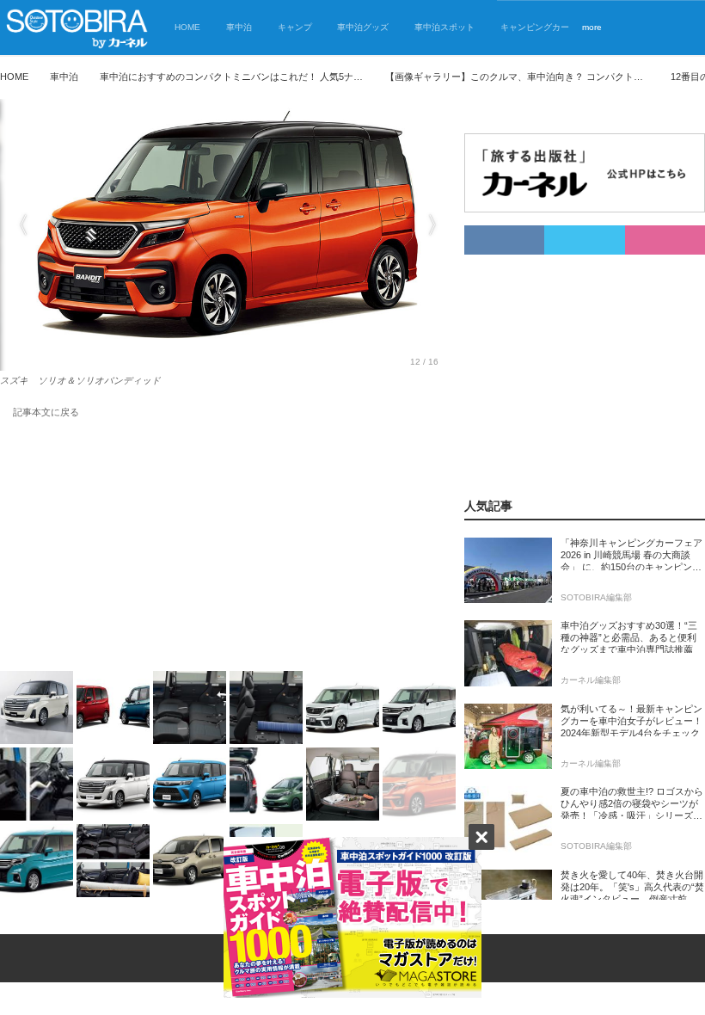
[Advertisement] (228, 548)
